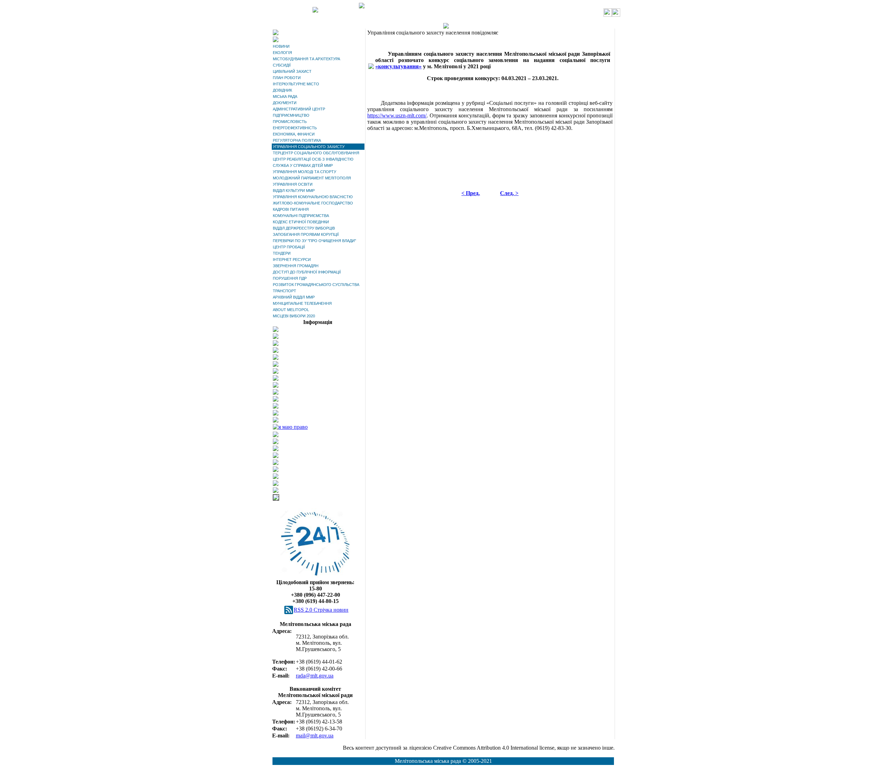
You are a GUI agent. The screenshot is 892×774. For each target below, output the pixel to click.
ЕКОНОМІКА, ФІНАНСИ (294, 134)
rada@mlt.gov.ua (314, 676)
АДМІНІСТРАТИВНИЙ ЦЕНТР (299, 109)
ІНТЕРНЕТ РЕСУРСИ (292, 259)
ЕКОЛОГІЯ (282, 53)
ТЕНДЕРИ (282, 253)
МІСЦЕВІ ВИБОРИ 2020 (294, 316)
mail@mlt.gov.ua (314, 735)
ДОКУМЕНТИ (285, 103)
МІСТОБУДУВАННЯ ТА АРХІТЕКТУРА (306, 59)
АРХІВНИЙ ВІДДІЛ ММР (294, 297)
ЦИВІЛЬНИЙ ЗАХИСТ (292, 71)
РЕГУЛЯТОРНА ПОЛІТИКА (297, 140)
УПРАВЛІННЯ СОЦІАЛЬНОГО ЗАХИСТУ (309, 147)
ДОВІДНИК (282, 90)
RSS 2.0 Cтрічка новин (321, 610)
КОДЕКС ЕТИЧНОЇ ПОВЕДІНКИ (301, 222)
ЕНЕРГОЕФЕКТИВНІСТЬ (295, 128)
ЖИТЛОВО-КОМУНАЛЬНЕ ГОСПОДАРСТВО (313, 203)
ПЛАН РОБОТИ (287, 78)
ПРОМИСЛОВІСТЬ (290, 121)
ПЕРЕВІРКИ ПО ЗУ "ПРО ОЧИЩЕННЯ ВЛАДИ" (314, 241)
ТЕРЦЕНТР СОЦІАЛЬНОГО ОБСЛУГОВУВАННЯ (316, 153)
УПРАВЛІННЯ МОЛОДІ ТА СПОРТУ (304, 172)
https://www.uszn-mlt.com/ (396, 115)
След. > (509, 193)
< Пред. (470, 193)
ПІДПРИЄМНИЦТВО (291, 115)
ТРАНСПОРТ (284, 291)
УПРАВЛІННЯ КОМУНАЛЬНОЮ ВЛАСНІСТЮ (313, 197)
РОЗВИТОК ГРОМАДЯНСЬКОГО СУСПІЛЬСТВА (316, 284)
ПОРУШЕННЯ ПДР (290, 278)
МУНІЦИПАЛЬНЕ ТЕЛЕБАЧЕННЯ (302, 303)
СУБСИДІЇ (282, 65)
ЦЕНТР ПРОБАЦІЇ (289, 247)
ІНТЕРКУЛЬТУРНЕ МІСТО (296, 84)
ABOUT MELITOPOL (291, 310)
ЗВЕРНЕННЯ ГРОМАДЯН (295, 266)
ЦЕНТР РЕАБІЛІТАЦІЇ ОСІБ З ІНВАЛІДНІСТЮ (313, 159)
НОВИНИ (281, 46)
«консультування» (398, 66)
